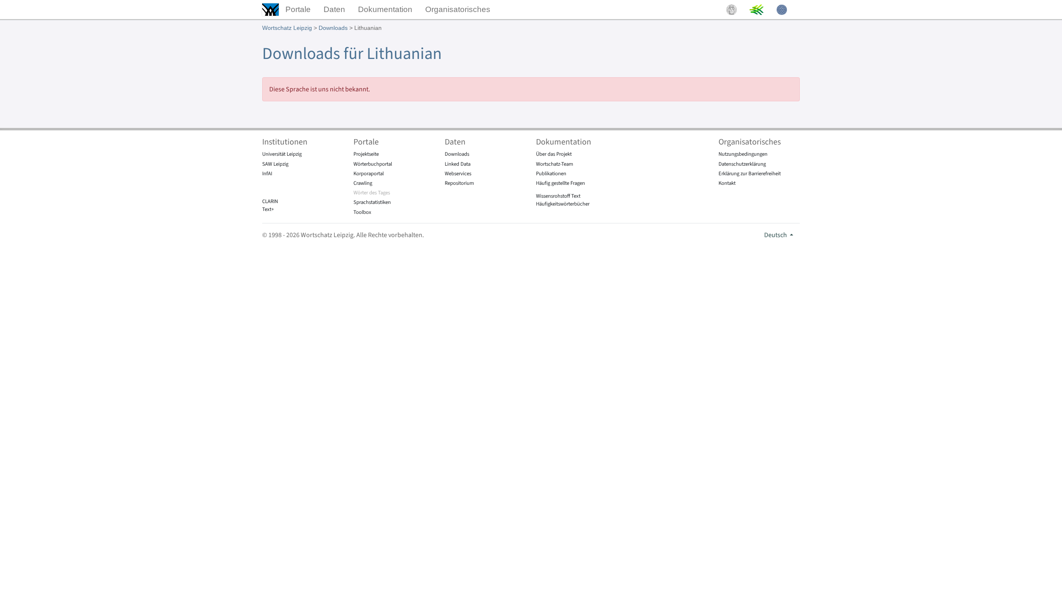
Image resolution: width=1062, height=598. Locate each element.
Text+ (268, 209)
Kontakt (727, 183)
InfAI (267, 173)
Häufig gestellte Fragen (560, 183)
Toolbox (362, 212)
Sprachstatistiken (372, 202)
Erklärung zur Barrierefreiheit (750, 173)
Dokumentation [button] (385, 9)
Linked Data (457, 164)
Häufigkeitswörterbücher (562, 204)
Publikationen (551, 173)
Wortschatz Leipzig (287, 28)
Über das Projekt (554, 154)
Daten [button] (334, 9)
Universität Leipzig (282, 154)
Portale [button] (298, 9)
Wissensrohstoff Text (558, 196)
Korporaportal (368, 173)
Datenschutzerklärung (742, 164)
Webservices (458, 173)
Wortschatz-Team (554, 164)
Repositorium (459, 183)
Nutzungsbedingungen (743, 154)
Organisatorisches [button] (457, 9)
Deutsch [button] (776, 235)
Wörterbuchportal (372, 164)
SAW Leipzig (275, 164)
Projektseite (366, 154)
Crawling (362, 183)
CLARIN (270, 201)
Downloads (333, 28)
